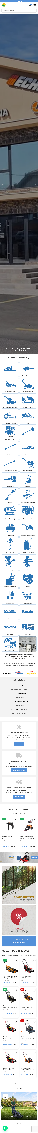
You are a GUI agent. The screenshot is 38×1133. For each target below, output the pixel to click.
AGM (22, 980)
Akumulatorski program (28, 502)
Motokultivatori (27, 470)
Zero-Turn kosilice (10, 423)
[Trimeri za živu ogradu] (28, 447)
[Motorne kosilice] (28, 384)
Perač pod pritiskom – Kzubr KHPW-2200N (27, 837)
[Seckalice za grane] (10, 561)
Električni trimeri (10, 455)
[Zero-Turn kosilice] (10, 415)
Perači (10, 502)
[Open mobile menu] (35, 5)
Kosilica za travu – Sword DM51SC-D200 (10, 1006)
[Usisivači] (28, 479)
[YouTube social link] (19, 1)
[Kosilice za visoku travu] (10, 400)
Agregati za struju (10, 519)
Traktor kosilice (28, 407)
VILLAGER (6, 980)
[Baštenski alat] (10, 595)
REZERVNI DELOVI (28, 641)
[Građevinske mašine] (10, 579)
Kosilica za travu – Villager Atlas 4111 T (27, 1006)
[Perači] (10, 494)
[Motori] (28, 579)
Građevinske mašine (10, 586)
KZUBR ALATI (28, 619)
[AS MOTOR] (28, 627)
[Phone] (5, 1128)
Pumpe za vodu (27, 519)
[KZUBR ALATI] (28, 611)
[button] (2, 184)
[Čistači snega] (27, 595)
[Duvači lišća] (10, 479)
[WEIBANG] (16, 673)
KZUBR (4, 840)
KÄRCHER (10, 619)
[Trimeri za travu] (28, 431)
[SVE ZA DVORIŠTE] (10, 643)
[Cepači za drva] (28, 561)
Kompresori (10, 535)
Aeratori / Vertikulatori (28, 535)
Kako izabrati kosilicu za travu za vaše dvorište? (19, 1116)
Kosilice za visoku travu (10, 407)
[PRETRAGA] (35, 11)
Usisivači (27, 486)
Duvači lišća (10, 486)
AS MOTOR (28, 634)
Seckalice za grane (10, 570)
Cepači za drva (28, 570)
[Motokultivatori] (28, 463)
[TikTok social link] (21, 1)
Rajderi (28, 423)
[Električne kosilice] (10, 384)
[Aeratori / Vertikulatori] (28, 527)
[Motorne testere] (10, 368)
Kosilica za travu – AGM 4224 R (26, 977)
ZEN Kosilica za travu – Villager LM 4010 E (10, 977)
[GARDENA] (10, 627)
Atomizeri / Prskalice (28, 552)
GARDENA (10, 634)
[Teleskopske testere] (10, 463)
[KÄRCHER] (10, 611)
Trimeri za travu (27, 439)
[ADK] (29, 672)
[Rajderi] (28, 415)
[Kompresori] (10, 527)
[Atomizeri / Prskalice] (28, 544)
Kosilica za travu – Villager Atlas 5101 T (27, 1068)
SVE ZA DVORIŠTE (10, 650)
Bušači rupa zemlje (10, 552)
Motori (28, 586)
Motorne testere (10, 376)
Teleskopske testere (10, 470)
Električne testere (27, 376)
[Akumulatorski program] (28, 494)
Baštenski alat (10, 603)
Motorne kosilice (28, 391)
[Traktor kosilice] (28, 400)
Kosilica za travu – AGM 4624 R (9, 1037)
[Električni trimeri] (10, 447)
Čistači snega (28, 603)
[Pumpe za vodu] (28, 510)
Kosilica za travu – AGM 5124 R (9, 1068)
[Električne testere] (28, 368)
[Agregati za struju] (10, 510)
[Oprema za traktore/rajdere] (10, 430)
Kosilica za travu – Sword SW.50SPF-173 (28, 1037)
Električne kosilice (10, 391)
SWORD (5, 1009)
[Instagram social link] (16, 1)
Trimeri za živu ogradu (27, 455)
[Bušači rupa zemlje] (10, 544)
